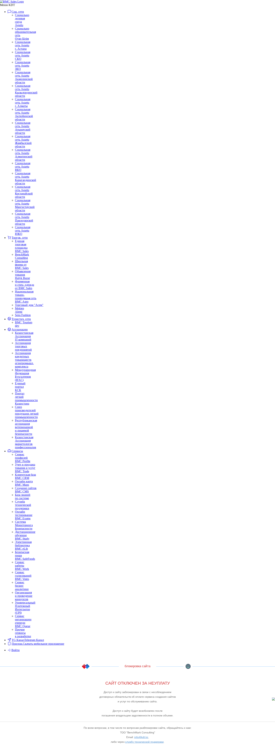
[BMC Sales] (12, 1)
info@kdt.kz (141, 737)
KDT (85, 666)
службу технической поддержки (144, 741)
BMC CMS (188, 666)
